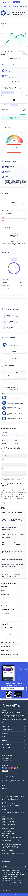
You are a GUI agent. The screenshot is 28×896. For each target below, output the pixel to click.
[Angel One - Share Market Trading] (5, 2)
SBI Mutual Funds (17, 844)
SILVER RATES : (5, 827)
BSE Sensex (21, 798)
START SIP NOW (16, 2)
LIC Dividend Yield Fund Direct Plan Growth (14, 398)
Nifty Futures (5, 803)
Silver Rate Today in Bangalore (8, 830)
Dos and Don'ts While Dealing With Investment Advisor (13, 874)
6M (11, 51)
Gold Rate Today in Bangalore (8, 824)
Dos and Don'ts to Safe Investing (8, 872)
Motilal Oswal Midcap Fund (6, 375)
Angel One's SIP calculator (16, 500)
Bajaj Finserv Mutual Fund (7, 642)
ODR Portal (11, 884)
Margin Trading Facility (6, 781)
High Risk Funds (5, 594)
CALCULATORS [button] (5, 733)
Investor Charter (17, 880)
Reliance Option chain (19, 812)
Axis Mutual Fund (5, 638)
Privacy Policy (14, 876)
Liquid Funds (12, 851)
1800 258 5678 (4, 466)
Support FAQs (14, 760)
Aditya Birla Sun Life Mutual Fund (9, 631)
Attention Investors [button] (7, 861)
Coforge (5, 291)
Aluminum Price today (17, 837)
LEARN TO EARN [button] (5, 740)
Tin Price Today (15, 840)
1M (5, 51)
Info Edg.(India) (6, 282)
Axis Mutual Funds (6, 846)
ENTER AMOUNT (14, 96)
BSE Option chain (6, 814)
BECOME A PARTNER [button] (6, 744)
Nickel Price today (15, 838)
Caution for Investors (20, 887)
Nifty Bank (9, 796)
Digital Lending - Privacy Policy (8, 878)
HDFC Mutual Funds (16, 846)
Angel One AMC (5, 776)
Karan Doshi (10, 321)
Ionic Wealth (12, 776)
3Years (14, 104)
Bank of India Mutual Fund (8, 650)
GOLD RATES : (5, 816)
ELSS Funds (5, 851)
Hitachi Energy (6, 288)
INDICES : (4, 794)
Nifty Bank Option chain (17, 810)
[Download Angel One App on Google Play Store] (18, 692)
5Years (22, 104)
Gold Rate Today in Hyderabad (8, 822)
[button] (14, 513)
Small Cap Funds (19, 851)
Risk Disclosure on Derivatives (8, 887)
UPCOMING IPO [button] (5, 751)
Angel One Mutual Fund (7, 635)
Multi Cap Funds (5, 855)
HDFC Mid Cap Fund (5, 380)
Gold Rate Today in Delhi (7, 819)
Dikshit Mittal (10, 315)
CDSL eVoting (22, 882)
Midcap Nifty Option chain (8, 812)
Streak (14, 787)
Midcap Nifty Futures (6, 805)
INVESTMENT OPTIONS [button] (7, 729)
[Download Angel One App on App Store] (18, 695)
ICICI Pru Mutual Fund (6, 847)
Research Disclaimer (6, 870)
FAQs (3, 876)
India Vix (12, 799)
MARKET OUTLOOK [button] (6, 747)
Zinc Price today (5, 838)
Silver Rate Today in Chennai (8, 831)
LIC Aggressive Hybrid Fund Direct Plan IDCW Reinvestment (15, 419)
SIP (7, 92)
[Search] (24, 2)
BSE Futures (5, 806)
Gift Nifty (17, 799)
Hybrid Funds (4, 598)
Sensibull (4, 787)
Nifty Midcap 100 (13, 798)
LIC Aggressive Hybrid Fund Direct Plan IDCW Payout (15, 414)
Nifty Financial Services (18, 796)
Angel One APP (5, 780)
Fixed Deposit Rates (6, 783)
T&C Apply (7, 876)
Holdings (14, 259)
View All (11, 618)
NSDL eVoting (5, 884)
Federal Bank (6, 285)
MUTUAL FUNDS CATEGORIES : (8, 850)
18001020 (6, 760)
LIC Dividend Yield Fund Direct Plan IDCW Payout (15, 403)
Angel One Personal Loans (7, 880)
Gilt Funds (13, 853)
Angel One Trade (13, 780)
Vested (18, 787)
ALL (23, 51)
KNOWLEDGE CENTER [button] (6, 736)
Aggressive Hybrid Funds (7, 609)
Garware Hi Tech (6, 294)
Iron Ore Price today (6, 840)
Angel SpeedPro (21, 780)
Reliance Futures (16, 805)
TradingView (4, 788)
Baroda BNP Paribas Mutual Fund (9, 654)
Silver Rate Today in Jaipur (8, 833)
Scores (18, 872)
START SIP (14, 894)
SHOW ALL (13, 301)
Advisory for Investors (6, 882)
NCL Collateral (15, 882)
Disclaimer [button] (4, 866)
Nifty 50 (4, 796)
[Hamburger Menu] (26, 2)
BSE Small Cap (5, 799)
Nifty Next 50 (5, 798)
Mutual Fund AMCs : (6, 843)
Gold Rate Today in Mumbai (8, 818)
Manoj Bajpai (10, 327)
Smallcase (9, 787)
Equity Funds (4, 590)
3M (8, 51)
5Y (19, 51)
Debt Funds (4, 586)
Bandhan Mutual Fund (6, 646)
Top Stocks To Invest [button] (7, 755)
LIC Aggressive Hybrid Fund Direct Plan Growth (15, 408)
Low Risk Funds (5, 602)
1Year (5, 104)
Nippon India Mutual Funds (18, 847)
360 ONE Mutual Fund (6, 627)
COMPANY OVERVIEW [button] (6, 726)
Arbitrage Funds (5, 613)
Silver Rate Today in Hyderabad (8, 828)
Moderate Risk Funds (6, 605)
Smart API (15, 781)
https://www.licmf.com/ (6, 474)
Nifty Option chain (6, 810)
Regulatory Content (16, 870)
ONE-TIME (20, 92)
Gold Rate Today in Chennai (8, 821)
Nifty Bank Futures (14, 803)
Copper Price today (6, 837)
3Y (16, 51)
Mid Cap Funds (19, 853)
